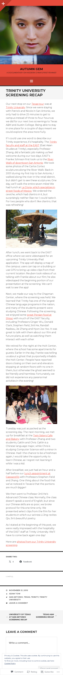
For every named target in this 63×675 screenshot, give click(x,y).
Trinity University (15, 107)
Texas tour (38, 104)
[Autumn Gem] (31, 35)
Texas (27, 597)
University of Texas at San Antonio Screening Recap (20, 617)
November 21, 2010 (18, 590)
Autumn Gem (31, 69)
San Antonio (16, 597)
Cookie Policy (10, 663)
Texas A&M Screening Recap (45, 615)
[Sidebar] (3, 3)
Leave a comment (18, 603)
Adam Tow (14, 594)
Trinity (35, 597)
